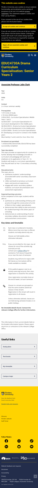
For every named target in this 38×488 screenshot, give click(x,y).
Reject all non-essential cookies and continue (15, 46)
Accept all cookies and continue (14, 26)
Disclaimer (4, 469)
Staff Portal (4, 421)
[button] (29, 55)
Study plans (7, 347)
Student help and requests (9, 404)
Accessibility (5, 473)
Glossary (4, 416)
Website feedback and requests (11, 466)
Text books (7, 356)
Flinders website (6, 419)
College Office (22, 251)
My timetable (7, 366)
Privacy (3, 476)
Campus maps (8, 376)
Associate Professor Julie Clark (15, 84)
